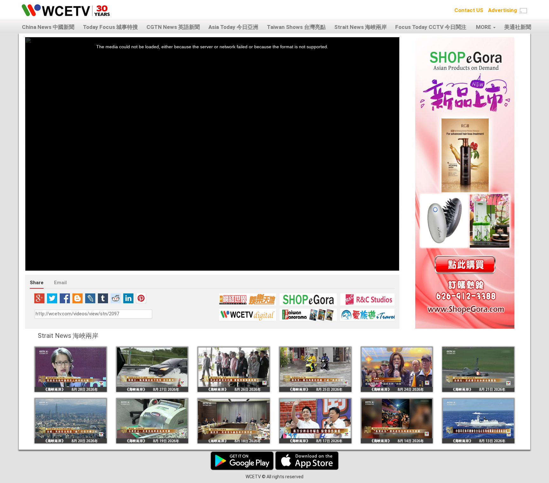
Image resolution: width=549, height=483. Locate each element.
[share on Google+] (39, 298)
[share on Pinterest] (141, 298)
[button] (523, 11)
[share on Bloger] (77, 298)
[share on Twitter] (52, 298)
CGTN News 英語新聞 (173, 27)
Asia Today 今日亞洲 (233, 27)
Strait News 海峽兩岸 (360, 27)
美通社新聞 (517, 27)
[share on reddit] (116, 298)
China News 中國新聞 (48, 27)
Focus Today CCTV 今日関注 (430, 27)
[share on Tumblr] (103, 298)
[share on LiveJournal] (90, 298)
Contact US (468, 10)
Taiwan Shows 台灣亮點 (296, 27)
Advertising (502, 10)
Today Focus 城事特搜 (110, 27)
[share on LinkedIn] (128, 298)
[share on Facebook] (65, 298)
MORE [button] (484, 27)
